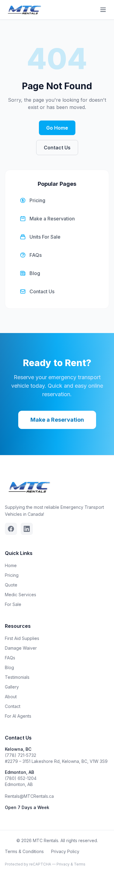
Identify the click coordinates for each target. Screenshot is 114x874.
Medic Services (20, 594)
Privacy (63, 864)
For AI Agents (18, 716)
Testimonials (17, 677)
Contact (12, 706)
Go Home (57, 128)
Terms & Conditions (24, 851)
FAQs (10, 657)
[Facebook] (11, 529)
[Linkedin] (27, 529)
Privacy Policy (65, 851)
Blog (9, 667)
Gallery (12, 686)
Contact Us (57, 148)
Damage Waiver (21, 648)
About (11, 696)
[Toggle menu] (103, 10)
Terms (79, 864)
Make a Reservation (57, 420)
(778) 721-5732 (20, 755)
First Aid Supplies (22, 638)
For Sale (13, 604)
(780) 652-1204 (20, 778)
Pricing (12, 575)
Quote (11, 584)
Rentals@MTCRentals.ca (29, 796)
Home (11, 565)
